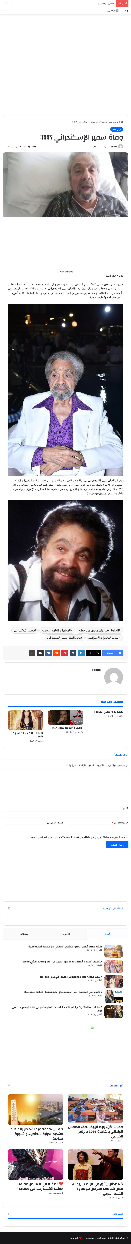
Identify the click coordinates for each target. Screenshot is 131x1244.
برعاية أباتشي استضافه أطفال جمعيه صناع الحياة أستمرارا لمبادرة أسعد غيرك (62, 992)
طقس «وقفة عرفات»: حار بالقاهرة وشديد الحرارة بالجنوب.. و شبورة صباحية (78, 3)
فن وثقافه (106, 122)
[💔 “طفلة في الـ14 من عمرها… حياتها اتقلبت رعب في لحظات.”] (35, 1164)
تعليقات (24, 933)
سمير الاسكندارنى (24, 630)
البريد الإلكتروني (120, 822)
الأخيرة (66, 933)
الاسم (124, 808)
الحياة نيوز (73, 1238)
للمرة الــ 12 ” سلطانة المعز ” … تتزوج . (27, 735)
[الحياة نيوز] (113, 10)
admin (114, 146)
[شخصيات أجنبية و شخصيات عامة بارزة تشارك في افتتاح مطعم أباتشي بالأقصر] (113, 966)
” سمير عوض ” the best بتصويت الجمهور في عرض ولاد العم (71, 977)
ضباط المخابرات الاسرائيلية (103, 637)
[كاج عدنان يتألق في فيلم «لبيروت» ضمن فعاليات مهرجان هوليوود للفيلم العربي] (95, 1164)
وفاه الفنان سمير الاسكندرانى (63, 637)
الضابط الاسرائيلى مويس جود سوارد (99, 630)
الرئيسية (117, 122)
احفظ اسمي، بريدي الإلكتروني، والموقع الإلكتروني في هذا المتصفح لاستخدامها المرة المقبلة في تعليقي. (78, 837)
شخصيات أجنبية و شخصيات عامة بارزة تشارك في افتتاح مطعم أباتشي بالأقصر (62, 962)
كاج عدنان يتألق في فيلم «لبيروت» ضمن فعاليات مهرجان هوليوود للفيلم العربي (97, 1189)
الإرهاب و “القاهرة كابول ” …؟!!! (67, 728)
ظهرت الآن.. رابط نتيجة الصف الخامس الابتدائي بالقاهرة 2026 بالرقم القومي (95, 1131)
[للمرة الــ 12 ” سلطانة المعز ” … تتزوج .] (25, 720)
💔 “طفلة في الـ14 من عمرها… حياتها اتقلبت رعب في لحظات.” (40, 1186)
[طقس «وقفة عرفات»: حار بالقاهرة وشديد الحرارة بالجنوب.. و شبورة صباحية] (35, 1109)
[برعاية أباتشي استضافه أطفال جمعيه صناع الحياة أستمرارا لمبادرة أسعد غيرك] (113, 996)
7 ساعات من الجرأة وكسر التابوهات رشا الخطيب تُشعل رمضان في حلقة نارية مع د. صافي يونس (57, 1009)
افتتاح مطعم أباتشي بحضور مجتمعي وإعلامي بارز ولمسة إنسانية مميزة (65, 946)
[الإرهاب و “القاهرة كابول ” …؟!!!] (65, 717)
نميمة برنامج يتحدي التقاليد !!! (108, 712)
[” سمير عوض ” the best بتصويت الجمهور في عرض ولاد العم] (113, 981)
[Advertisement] (65, 39)
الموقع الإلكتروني (55, 822)
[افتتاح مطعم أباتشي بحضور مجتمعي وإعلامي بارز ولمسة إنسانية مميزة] (113, 951)
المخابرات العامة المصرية (56, 630)
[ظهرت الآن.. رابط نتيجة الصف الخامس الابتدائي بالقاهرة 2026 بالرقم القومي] (95, 1108)
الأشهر (107, 933)
